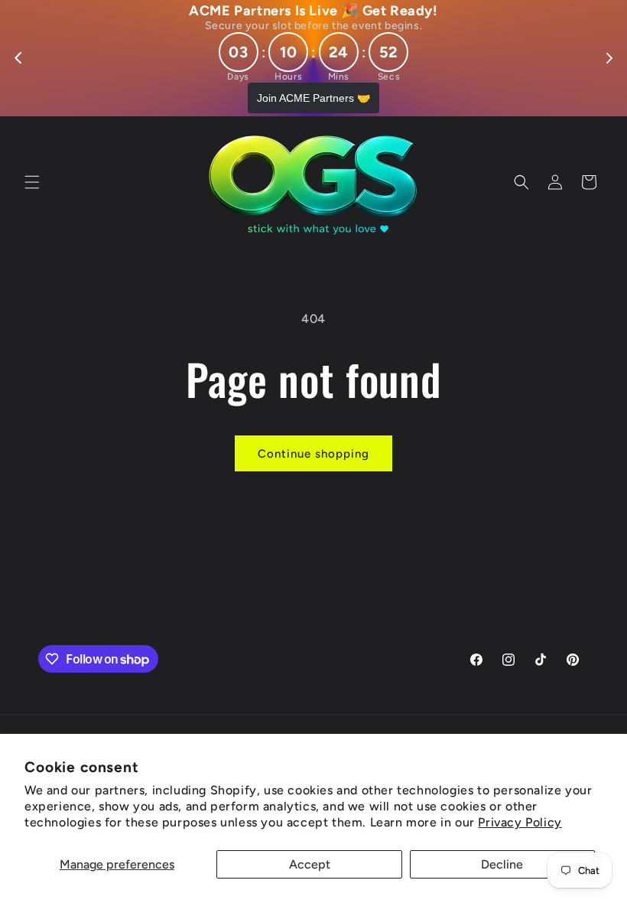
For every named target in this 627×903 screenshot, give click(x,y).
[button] (32, 182)
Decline (502, 864)
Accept (309, 864)
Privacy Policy (519, 822)
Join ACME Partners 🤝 (313, 98)
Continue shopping (313, 454)
